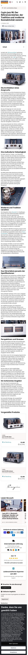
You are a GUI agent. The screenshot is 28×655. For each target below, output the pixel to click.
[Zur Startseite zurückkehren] (4, 2)
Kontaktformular (6, 587)
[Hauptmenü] (2, 5)
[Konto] (22, 2)
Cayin (14, 57)
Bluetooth (14, 212)
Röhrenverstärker (12, 52)
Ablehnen (13, 648)
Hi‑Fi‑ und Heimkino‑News (10, 8)
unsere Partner (15, 617)
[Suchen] (17, 2)
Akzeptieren (13, 652)
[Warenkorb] (25, 2)
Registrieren (5, 599)
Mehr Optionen (13, 643)
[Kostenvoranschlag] (20, 2)
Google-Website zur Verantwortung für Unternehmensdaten (11, 634)
